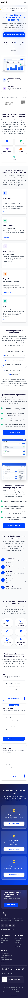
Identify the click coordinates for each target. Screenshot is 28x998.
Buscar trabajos (15, 432)
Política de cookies (21, 992)
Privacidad (14, 995)
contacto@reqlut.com (8, 929)
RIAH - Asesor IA (19, 942)
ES (4, 973)
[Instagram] (6, 925)
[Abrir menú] (25, 2)
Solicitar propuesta (13, 698)
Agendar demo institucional (15, 35)
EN (8, 973)
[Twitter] (13, 925)
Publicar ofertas (15, 525)
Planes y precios (5, 957)
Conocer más (6, 211)
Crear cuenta (18, 940)
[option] (7, 103)
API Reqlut (3, 942)
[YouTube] (10, 925)
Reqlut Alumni (4, 938)
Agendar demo (15, 823)
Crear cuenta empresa (6, 955)
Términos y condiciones (9, 992)
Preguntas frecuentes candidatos (20, 945)
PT (12, 973)
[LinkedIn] (2, 925)
